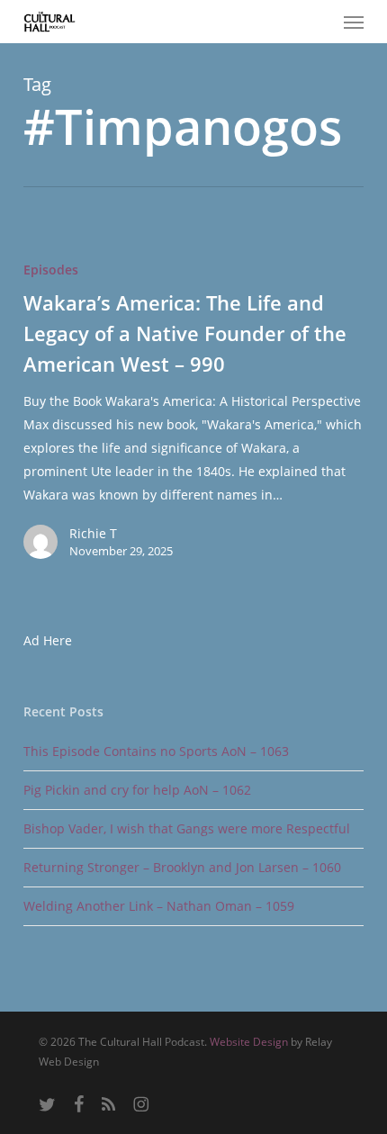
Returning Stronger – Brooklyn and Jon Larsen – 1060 (182, 867)
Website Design (249, 1041)
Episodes (50, 269)
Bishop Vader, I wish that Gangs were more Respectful (186, 828)
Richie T (93, 533)
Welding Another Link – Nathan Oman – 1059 (158, 905)
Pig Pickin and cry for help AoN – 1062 (137, 789)
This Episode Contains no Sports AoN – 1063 (156, 751)
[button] (354, 22)
